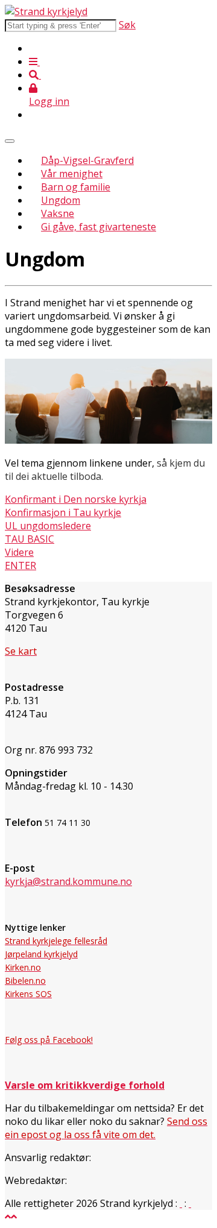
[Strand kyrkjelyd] (46, 11)
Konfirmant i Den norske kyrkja (75, 499)
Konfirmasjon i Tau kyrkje (63, 512)
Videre (19, 552)
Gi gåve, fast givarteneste (98, 226)
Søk (127, 24)
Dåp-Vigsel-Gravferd (87, 160)
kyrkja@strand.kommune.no (68, 881)
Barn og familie (75, 187)
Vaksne (57, 213)
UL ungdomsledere (48, 525)
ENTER (20, 565)
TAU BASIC (29, 539)
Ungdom (60, 200)
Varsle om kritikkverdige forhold (85, 1085)
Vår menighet (71, 173)
